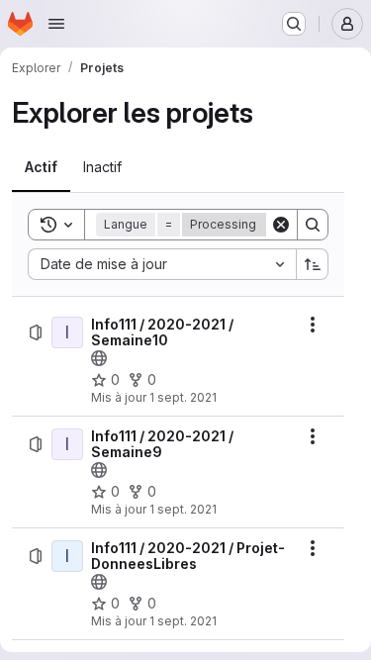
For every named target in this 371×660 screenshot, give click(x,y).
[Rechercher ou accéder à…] (294, 24)
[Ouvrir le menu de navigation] (56, 24)
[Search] (312, 224)
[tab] (41, 167)
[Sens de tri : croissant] (312, 264)
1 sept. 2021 (183, 397)
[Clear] (281, 224)
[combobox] (162, 264)
